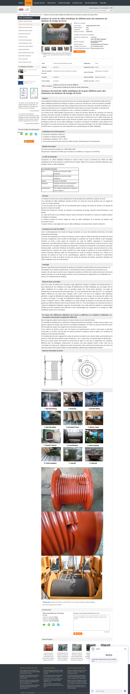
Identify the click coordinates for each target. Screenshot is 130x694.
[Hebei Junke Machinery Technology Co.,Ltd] (23, 9)
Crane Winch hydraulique (25, 40)
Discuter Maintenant (91, 3)
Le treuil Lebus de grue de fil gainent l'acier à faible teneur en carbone (53, 676)
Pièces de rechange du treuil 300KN (52, 604)
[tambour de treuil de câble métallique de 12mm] (20, 82)
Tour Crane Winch (23, 59)
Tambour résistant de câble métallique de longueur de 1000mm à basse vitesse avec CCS (29, 687)
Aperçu (19, 14)
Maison (21, 3)
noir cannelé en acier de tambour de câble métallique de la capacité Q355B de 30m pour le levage (30, 672)
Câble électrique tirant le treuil (26, 52)
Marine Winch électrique (24, 55)
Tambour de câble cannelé (25, 30)
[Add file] (92, 691)
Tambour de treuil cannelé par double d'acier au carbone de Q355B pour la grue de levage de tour (29, 682)
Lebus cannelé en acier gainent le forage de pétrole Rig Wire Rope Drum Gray (53, 685)
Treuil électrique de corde (25, 43)
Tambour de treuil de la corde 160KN (60, 602)
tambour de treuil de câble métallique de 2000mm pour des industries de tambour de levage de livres (57, 54)
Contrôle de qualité (64, 3)
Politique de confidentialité (27, 692)
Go (111, 10)
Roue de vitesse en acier (24, 62)
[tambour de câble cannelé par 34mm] (20, 71)
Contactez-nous (77, 3)
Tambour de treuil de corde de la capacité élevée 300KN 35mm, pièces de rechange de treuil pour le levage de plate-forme (77, 657)
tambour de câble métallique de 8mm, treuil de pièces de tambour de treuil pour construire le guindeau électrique (77, 682)
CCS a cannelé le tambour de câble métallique (83, 602)
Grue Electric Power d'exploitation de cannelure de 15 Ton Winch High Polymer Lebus (53, 680)
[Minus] (125, 649)
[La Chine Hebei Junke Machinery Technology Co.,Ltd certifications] (23, 93)
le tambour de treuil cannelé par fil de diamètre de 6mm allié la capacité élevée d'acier (29, 677)
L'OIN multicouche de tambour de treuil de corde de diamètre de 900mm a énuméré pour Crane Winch (62, 657)
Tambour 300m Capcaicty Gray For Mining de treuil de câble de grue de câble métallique (76, 687)
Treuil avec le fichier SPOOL (25, 46)
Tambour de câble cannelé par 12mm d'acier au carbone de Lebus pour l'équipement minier (77, 672)
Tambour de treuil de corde (35, 14)
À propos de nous (39, 3)
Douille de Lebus (22, 37)
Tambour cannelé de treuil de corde (31, 75)
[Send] (125, 691)
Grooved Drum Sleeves (24, 33)
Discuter (79, 51)
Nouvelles (103, 3)
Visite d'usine (51, 3)
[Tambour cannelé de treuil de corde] (20, 77)
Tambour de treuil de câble (25, 27)
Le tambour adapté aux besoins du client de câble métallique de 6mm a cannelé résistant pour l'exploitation (76, 677)
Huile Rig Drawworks (23, 49)
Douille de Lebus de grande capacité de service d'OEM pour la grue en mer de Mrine (53, 672)
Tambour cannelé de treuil (25, 21)
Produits (28, 3)
